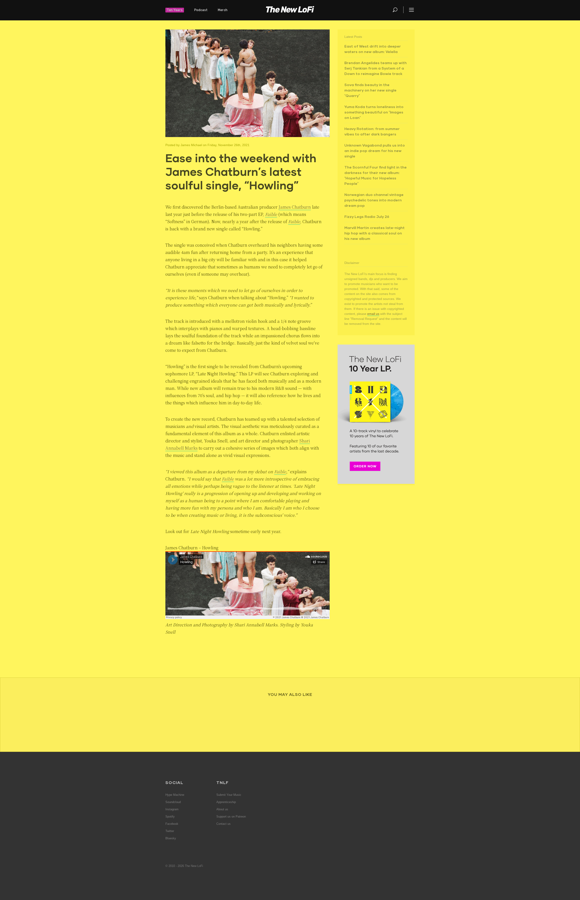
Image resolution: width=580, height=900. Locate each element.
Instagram (172, 809)
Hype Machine (174, 794)
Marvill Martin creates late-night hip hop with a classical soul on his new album (374, 233)
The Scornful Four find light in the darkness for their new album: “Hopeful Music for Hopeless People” (375, 175)
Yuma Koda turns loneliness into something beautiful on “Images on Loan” (374, 112)
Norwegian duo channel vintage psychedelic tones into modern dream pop (374, 200)
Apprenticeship (226, 802)
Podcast (201, 10)
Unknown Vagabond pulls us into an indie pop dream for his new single (374, 150)
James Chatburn (295, 207)
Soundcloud (173, 802)
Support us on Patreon (231, 816)
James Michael (191, 145)
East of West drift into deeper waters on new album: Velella (372, 49)
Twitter (169, 831)
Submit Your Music (228, 794)
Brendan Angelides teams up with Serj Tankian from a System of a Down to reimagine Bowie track (375, 68)
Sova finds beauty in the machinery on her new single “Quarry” (370, 90)
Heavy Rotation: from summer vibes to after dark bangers (372, 131)
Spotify (170, 816)
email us (373, 314)
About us (222, 809)
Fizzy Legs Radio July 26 (366, 216)
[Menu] (409, 9)
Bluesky (170, 838)
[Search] (397, 9)
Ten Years (175, 10)
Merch (222, 10)
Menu (411, 9)
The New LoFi (290, 10)
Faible (271, 214)
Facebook (171, 823)
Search (395, 9)
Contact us (223, 823)
